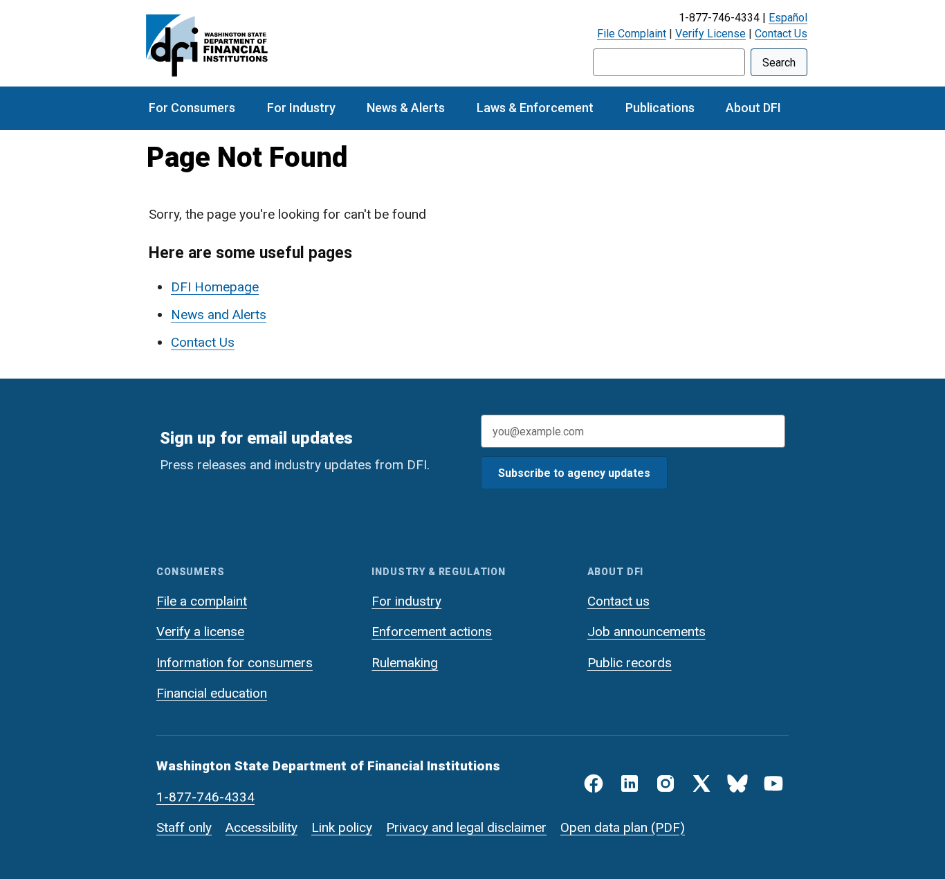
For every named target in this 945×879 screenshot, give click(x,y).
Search (779, 62)
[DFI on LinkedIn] (629, 783)
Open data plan (604, 827)
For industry (406, 601)
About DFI (753, 107)
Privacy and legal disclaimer (466, 827)
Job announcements (646, 632)
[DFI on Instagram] (665, 783)
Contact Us (781, 33)
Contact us (618, 601)
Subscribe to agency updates (574, 473)
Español (788, 17)
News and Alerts (218, 315)
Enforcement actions (431, 632)
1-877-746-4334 (205, 797)
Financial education (211, 693)
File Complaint (631, 33)
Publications (660, 107)
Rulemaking (404, 663)
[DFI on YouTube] (773, 783)
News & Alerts (406, 107)
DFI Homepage (215, 287)
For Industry (301, 107)
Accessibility (261, 827)
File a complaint (201, 601)
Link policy (341, 827)
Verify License (710, 33)
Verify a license (200, 632)
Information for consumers (234, 663)
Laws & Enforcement (535, 107)
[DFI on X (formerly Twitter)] (701, 783)
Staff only (184, 827)
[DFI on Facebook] (593, 783)
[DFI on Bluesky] (737, 783)
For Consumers (192, 107)
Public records (629, 663)
